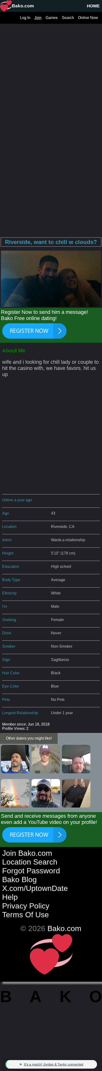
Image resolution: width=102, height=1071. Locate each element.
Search (68, 18)
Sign (6, 660)
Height (7, 553)
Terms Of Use (25, 914)
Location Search (29, 862)
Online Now (88, 18)
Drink (6, 633)
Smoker (8, 646)
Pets (6, 700)
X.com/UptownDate (35, 888)
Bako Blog (19, 879)
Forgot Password (31, 870)
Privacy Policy (25, 906)
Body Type (11, 580)
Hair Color (10, 673)
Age (5, 513)
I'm (4, 606)
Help (10, 897)
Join (38, 18)
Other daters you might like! (29, 738)
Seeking (9, 620)
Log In (25, 18)
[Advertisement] (51, 75)
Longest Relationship (20, 713)
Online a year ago (17, 500)
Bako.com (64, 928)
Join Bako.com (27, 853)
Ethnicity (9, 593)
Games (52, 18)
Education (10, 566)
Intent (6, 540)
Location (9, 527)
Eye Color (10, 686)
